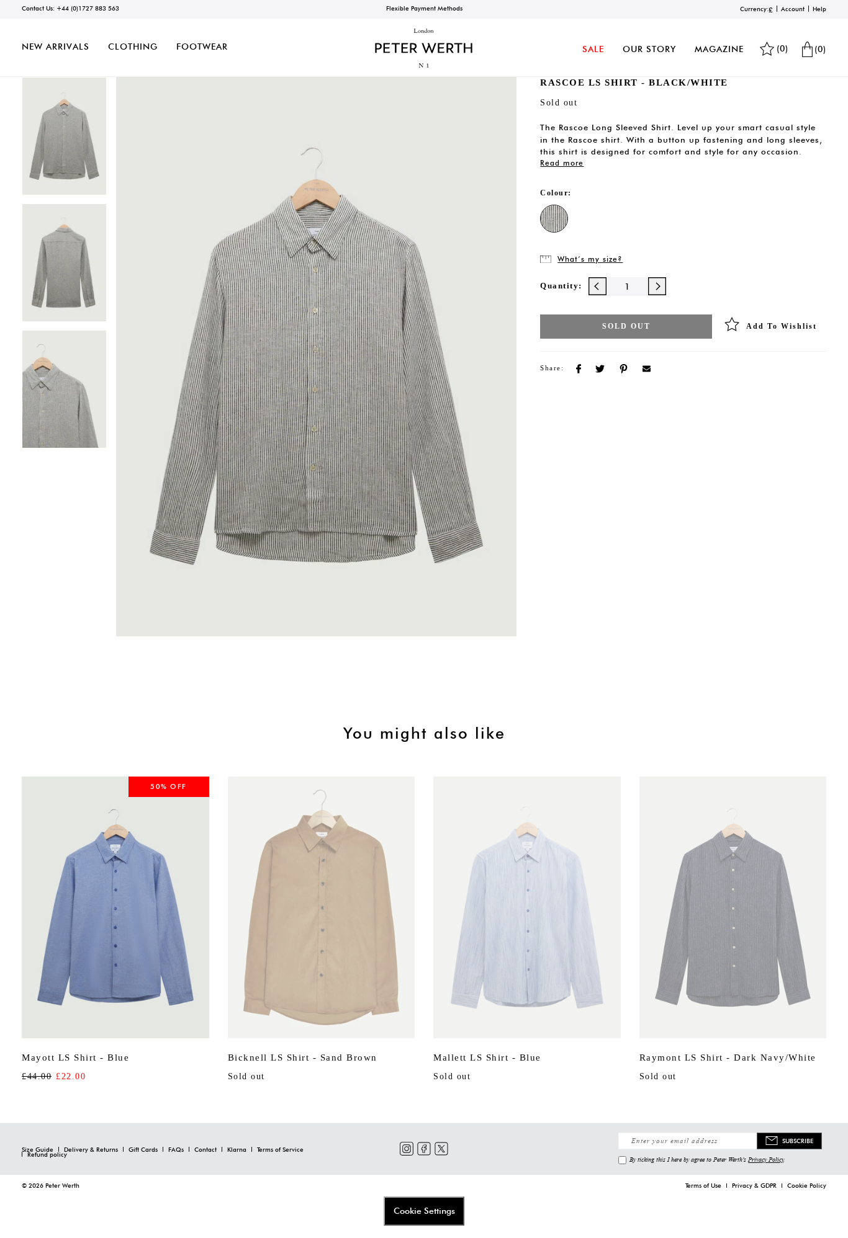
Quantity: (561, 285)
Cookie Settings (424, 1211)
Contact (205, 1149)
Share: (552, 368)
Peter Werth (62, 1185)
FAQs (176, 1149)
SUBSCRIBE (797, 1140)
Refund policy (47, 1154)
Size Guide (37, 1149)
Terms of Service (280, 1149)
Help (819, 8)
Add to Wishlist (781, 326)
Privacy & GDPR (754, 1185)
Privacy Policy (765, 1159)
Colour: (556, 193)
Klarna (236, 1149)
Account (793, 8)
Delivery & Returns (91, 1149)
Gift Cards (143, 1149)
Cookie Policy (806, 1185)
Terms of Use (703, 1185)
